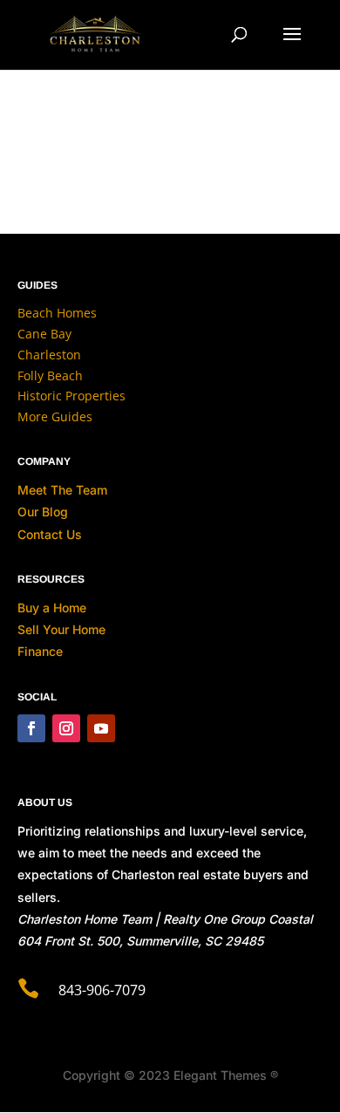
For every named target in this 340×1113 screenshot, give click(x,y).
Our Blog (42, 511)
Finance (40, 651)
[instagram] (66, 728)
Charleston (49, 354)
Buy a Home (51, 607)
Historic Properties (71, 395)
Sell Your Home (61, 629)
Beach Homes (57, 312)
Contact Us (49, 534)
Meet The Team (62, 489)
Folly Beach (50, 375)
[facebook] (31, 728)
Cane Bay (44, 333)
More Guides (54, 416)
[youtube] (101, 728)
